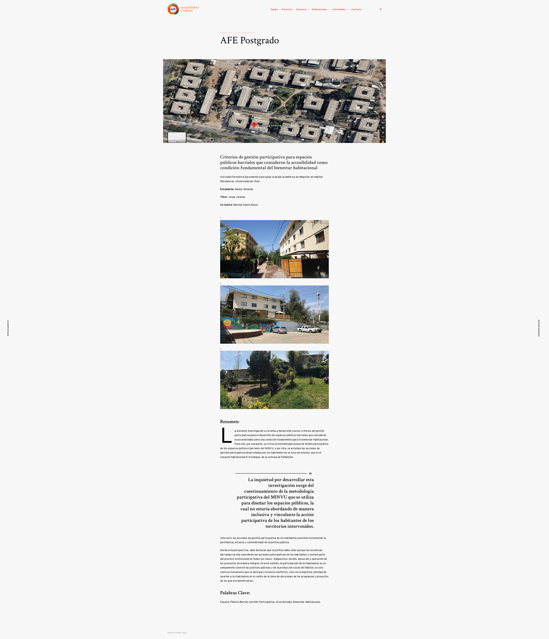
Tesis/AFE (237, 33)
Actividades (339, 9)
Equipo (274, 9)
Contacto (356, 9)
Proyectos (287, 9)
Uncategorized (248, 33)
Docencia (301, 9)
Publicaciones (319, 9)
